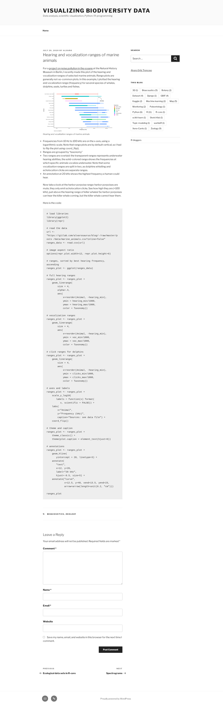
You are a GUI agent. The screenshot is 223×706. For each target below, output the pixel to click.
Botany (166, 90)
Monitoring (139, 106)
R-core (160, 112)
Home (46, 30)
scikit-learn (139, 117)
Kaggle (137, 101)
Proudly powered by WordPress (115, 698)
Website (48, 621)
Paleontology (157, 106)
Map (173, 101)
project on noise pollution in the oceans (71, 68)
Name (47, 589)
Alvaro (67, 50)
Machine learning (156, 101)
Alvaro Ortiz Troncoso (141, 70)
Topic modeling (141, 123)
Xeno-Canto (139, 128)
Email (47, 605)
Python (137, 112)
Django (152, 95)
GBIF (165, 95)
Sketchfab (156, 117)
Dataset (137, 95)
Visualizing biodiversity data (96, 10)
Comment (49, 548)
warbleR (159, 123)
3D (135, 90)
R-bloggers (136, 140)
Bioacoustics (55, 514)
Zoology (71, 514)
